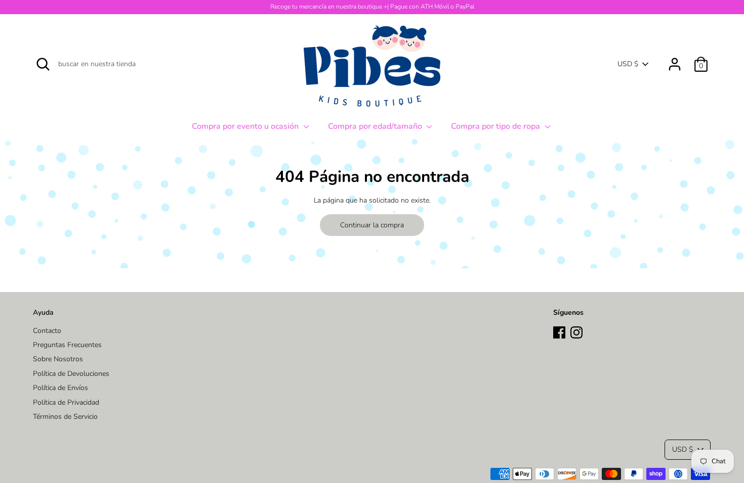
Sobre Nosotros (58, 359)
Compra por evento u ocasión (246, 126)
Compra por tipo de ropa (496, 126)
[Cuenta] (675, 59)
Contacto (47, 330)
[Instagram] (576, 331)
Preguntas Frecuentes (67, 345)
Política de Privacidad (66, 402)
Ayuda (43, 312)
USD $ (627, 64)
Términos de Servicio (65, 416)
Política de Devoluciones (71, 373)
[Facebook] (559, 331)
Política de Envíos (60, 388)
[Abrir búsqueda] (43, 64)
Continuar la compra (372, 225)
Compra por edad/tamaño (376, 126)
